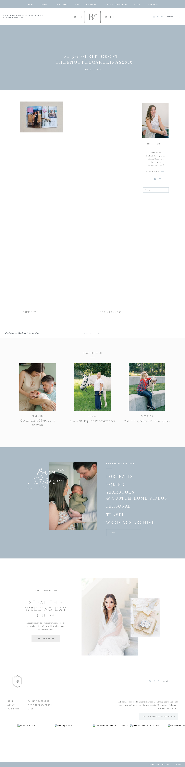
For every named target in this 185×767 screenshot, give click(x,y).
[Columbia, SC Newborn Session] (37, 387)
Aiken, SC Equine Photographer (92, 421)
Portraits (38, 416)
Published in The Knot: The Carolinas (22, 333)
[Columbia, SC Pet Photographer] (147, 387)
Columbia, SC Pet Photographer (147, 421)
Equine (92, 416)
